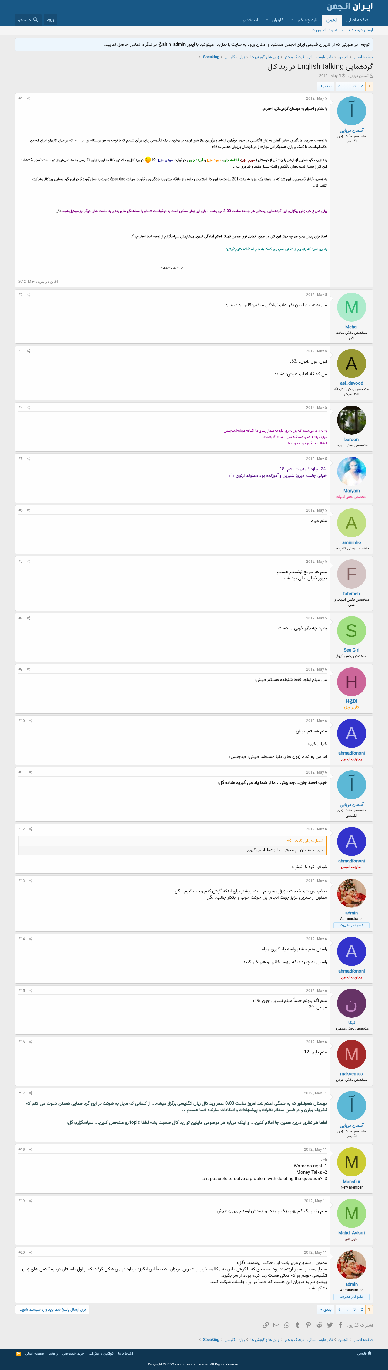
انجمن (331, 20)
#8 (20, 618)
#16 (21, 1042)
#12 (21, 829)
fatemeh (351, 594)
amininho (351, 542)
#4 (20, 408)
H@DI (351, 701)
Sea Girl (352, 650)
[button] (292, 20)
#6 (20, 510)
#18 (21, 1150)
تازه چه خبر (307, 20)
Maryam (351, 491)
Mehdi (351, 327)
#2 (20, 295)
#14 (21, 939)
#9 (20, 669)
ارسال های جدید (360, 30)
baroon (351, 439)
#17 (21, 1093)
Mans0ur (351, 1182)
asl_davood (351, 383)
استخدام (250, 20)
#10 (21, 721)
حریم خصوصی (73, 1353)
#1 (20, 98)
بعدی (327, 86)
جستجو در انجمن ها (327, 30)
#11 (21, 772)
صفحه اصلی (357, 20)
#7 (20, 562)
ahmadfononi (351, 753)
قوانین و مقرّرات (101, 1353)
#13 (21, 881)
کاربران (277, 20)
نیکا (351, 1023)
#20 (21, 1253)
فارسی (362, 1353)
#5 (20, 459)
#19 (21, 1201)
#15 (21, 991)
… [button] (347, 86)
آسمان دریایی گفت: (308, 841)
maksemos (351, 1074)
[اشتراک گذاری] (28, 98)
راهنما (53, 1353)
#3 (20, 351)
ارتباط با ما (125, 1353)
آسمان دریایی (358, 76)
